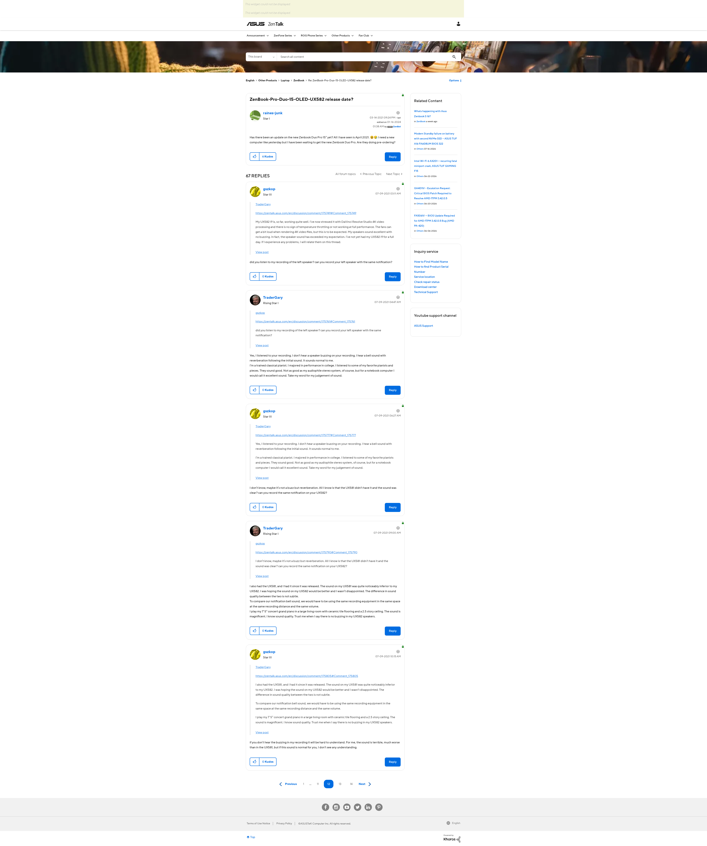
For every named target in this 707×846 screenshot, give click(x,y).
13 (340, 784)
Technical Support (426, 292)
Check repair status (426, 282)
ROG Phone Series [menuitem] (312, 35)
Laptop (285, 80)
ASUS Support (423, 326)
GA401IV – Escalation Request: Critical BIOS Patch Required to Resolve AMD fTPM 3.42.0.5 (432, 193)
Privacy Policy (284, 823)
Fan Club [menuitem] (364, 35)
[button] (254, 156)
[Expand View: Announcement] (268, 35)
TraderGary (263, 204)
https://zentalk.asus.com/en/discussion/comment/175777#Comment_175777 (306, 435)
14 (351, 784)
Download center (425, 287)
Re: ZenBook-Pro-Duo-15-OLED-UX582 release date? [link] (339, 80)
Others (419, 149)
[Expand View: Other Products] (352, 35)
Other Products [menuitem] (341, 35)
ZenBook (298, 80)
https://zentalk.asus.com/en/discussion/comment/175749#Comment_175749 (306, 213)
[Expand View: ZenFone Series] (295, 35)
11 (318, 784)
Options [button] (454, 80)
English (250, 80)
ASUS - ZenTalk (265, 24)
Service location (424, 277)
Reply (393, 157)
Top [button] (252, 837)
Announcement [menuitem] (256, 35)
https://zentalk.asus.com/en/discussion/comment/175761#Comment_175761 (305, 321)
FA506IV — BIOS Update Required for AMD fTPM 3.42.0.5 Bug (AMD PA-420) (434, 221)
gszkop (260, 313)
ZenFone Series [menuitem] (283, 35)
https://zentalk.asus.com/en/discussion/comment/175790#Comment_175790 (306, 552)
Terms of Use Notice (258, 823)
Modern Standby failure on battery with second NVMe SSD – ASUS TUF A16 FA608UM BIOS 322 (435, 139)
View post (262, 252)
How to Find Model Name (431, 262)
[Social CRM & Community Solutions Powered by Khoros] (452, 838)
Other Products (267, 80)
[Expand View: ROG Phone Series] (325, 35)
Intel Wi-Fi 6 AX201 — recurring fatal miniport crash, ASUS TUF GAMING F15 (435, 166)
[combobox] (369, 56)
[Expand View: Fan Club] (372, 35)
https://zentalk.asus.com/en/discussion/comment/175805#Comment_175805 (307, 676)
